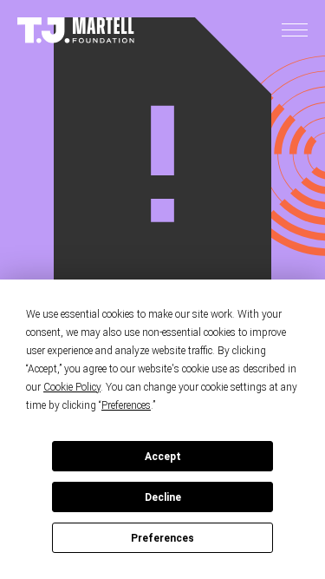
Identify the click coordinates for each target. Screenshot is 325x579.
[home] (75, 30)
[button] (295, 30)
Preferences (162, 538)
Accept (163, 457)
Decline (163, 497)
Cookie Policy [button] (72, 387)
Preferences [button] (126, 405)
